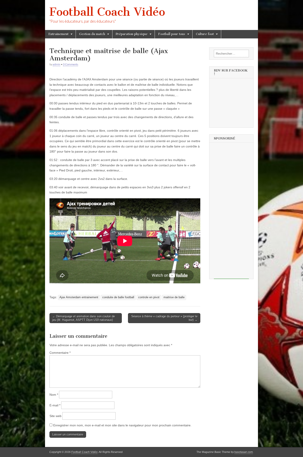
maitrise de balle (174, 297)
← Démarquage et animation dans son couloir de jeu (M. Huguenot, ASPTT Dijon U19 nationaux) (83, 318)
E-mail (54, 405)
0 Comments (70, 64)
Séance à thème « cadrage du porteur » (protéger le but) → (164, 318)
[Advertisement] (231, 212)
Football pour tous (171, 34)
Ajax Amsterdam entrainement (78, 297)
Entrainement (58, 34)
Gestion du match (92, 34)
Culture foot (205, 34)
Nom (53, 394)
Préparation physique (132, 34)
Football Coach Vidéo (107, 12)
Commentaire (60, 352)
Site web (55, 416)
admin (56, 64)
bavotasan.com (243, 452)
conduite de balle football (118, 297)
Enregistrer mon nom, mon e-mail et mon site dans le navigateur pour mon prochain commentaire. (122, 425)
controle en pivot (148, 297)
